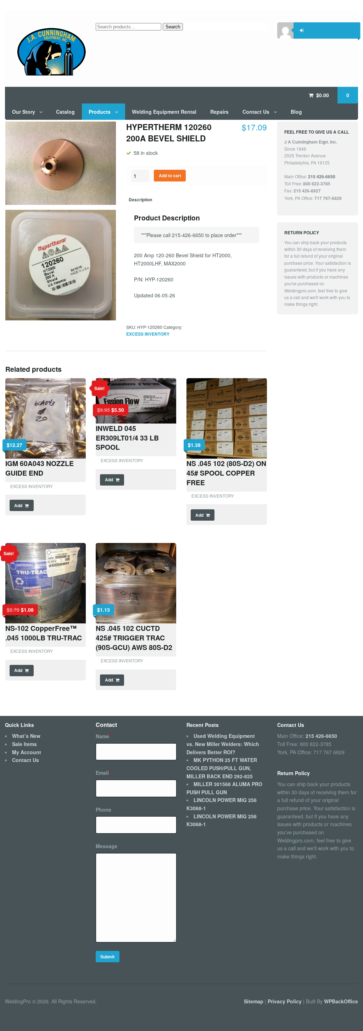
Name (103, 736)
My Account (26, 752)
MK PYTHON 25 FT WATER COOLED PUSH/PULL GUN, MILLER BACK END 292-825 (221, 767)
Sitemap (254, 1000)
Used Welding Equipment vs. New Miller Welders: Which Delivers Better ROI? (222, 743)
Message (106, 846)
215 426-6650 (321, 735)
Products (100, 111)
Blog (296, 111)
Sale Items (24, 743)
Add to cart (170, 176)
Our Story (23, 111)
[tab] (140, 200)
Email (103, 772)
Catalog (65, 111)
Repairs (219, 111)
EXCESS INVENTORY (147, 334)
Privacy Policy (285, 1000)
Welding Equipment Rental (164, 111)
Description (140, 200)
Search (173, 26)
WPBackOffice (341, 1000)
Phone (103, 809)
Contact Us (255, 111)
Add (18, 506)
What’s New (26, 735)
